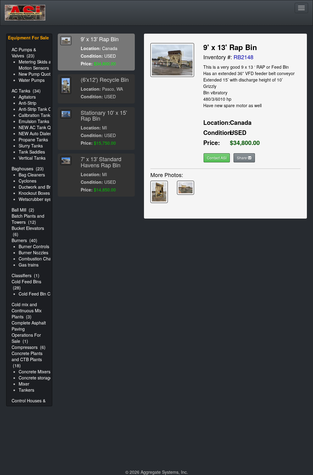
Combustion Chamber (40, 259)
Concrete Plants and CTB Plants (27, 359)
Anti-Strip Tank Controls (41, 109)
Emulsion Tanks (34, 121)
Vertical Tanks (32, 158)
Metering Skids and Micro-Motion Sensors (44, 65)
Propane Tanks (33, 139)
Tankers (26, 390)
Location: (91, 48)
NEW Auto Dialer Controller (45, 133)
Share (242, 157)
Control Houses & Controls (29, 403)
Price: (87, 63)
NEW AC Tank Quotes (40, 127)
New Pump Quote (36, 74)
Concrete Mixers (34, 371)
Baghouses (28, 168)
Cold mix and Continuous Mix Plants (27, 310)
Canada (241, 122)
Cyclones (27, 181)
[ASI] (25, 8)
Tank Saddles (32, 152)
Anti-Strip (27, 103)
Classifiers (25, 275)
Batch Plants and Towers (28, 219)
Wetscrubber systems (40, 199)
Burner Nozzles (33, 252)
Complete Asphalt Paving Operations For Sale (29, 332)
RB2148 (243, 57)
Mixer (24, 384)
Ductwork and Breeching (42, 187)
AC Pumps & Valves (24, 52)
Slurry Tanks (31, 146)
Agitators (27, 97)
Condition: (92, 56)
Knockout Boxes (34, 193)
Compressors (29, 347)
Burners (24, 240)
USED (238, 132)
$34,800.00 (245, 142)
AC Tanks (26, 91)
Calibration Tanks (35, 115)
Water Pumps (32, 80)
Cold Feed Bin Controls (41, 294)
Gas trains (29, 265)
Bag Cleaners (32, 175)
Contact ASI (216, 157)
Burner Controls (34, 246)
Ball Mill (23, 210)
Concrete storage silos (40, 378)
